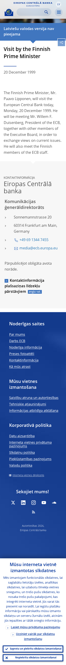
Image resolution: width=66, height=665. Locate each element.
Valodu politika (20, 465)
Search (46, 12)
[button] (58, 4)
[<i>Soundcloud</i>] (54, 502)
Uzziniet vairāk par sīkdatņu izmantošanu (35, 637)
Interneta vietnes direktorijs (28, 475)
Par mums (17, 334)
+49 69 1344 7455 (33, 240)
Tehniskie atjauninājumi (27, 404)
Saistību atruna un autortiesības (33, 398)
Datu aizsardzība (22, 436)
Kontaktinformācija (23, 360)
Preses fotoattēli (21, 354)
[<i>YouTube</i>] (43, 502)
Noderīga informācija (25, 347)
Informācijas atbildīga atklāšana (33, 410)
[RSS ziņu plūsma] (33, 512)
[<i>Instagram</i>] (33, 502)
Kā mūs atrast (19, 367)
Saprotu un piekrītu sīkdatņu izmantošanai (36, 649)
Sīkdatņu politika (22, 452)
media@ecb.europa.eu (38, 248)
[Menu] (59, 12)
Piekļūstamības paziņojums (30, 459)
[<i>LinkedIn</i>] (23, 502)
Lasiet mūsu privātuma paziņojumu (35, 627)
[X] (13, 502)
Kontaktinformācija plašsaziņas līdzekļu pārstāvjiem (24, 286)
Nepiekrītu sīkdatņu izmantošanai (35, 658)
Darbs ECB (17, 341)
